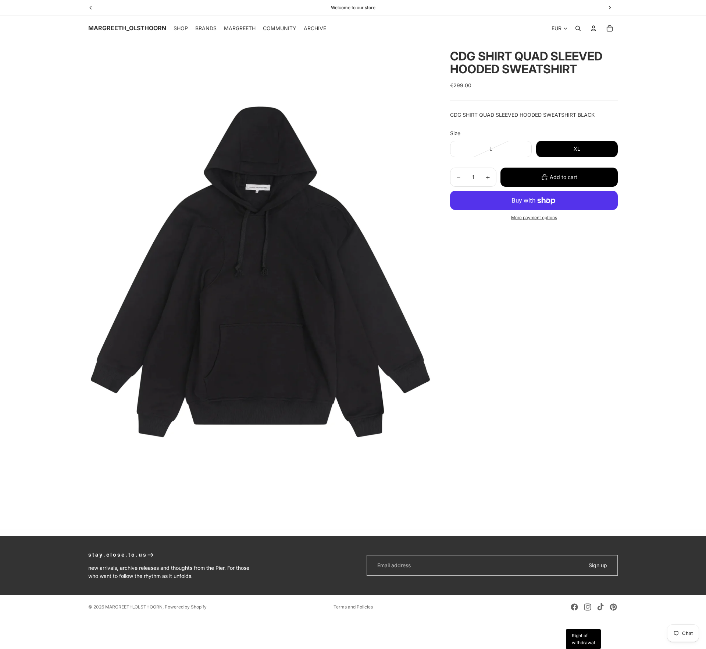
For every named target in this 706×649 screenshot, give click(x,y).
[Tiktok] (600, 607)
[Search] (578, 28)
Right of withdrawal (583, 639)
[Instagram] (587, 607)
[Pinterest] (613, 607)
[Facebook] (574, 607)
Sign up (598, 565)
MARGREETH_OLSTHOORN (134, 607)
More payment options (534, 217)
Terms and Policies (353, 607)
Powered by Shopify (186, 607)
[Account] (593, 28)
